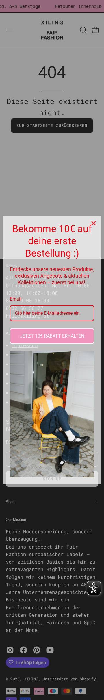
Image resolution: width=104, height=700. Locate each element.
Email (15, 299)
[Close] (94, 223)
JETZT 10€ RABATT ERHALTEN (52, 336)
